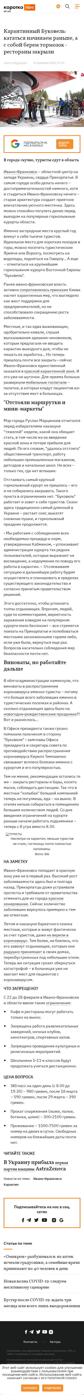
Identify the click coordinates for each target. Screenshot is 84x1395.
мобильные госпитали (46, 382)
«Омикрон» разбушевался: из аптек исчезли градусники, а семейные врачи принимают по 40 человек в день (42, 1263)
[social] (23, 1220)
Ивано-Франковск (20, 171)
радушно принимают (23, 951)
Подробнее (52, 1388)
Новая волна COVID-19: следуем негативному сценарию (35, 1284)
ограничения (58, 1002)
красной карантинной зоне (49, 371)
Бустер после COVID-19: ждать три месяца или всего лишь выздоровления (42, 1303)
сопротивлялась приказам (44, 289)
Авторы (55, 1342)
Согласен (30, 1388)
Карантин (11, 1184)
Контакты (30, 1342)
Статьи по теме (18, 1243)
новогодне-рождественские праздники (40, 714)
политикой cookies (62, 1378)
